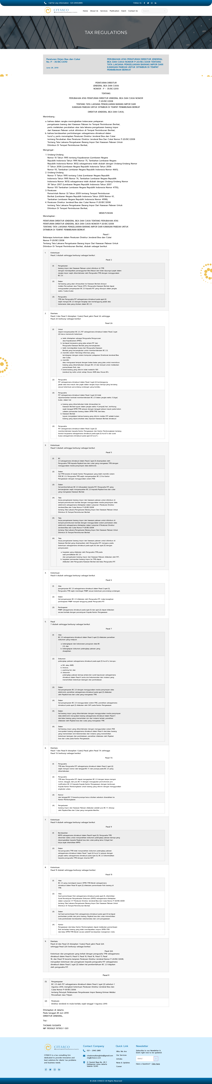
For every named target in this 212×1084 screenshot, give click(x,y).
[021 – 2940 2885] (84, 1051)
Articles (119, 1059)
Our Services (121, 1055)
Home (85, 11)
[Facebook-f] (45, 1069)
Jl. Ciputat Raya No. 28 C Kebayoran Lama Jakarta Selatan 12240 (97, 1064)
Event (123, 11)
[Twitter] (50, 1069)
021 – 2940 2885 (94, 1050)
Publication (114, 11)
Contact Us (133, 11)
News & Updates (123, 1062)
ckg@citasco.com (94, 1058)
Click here (156, 1064)
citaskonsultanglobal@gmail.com (100, 1055)
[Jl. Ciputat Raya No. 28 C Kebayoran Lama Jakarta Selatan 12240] (84, 1062)
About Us (94, 11)
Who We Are (121, 1051)
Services (104, 11)
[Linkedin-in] (59, 1069)
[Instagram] (54, 1069)
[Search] (165, 10)
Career (119, 1066)
